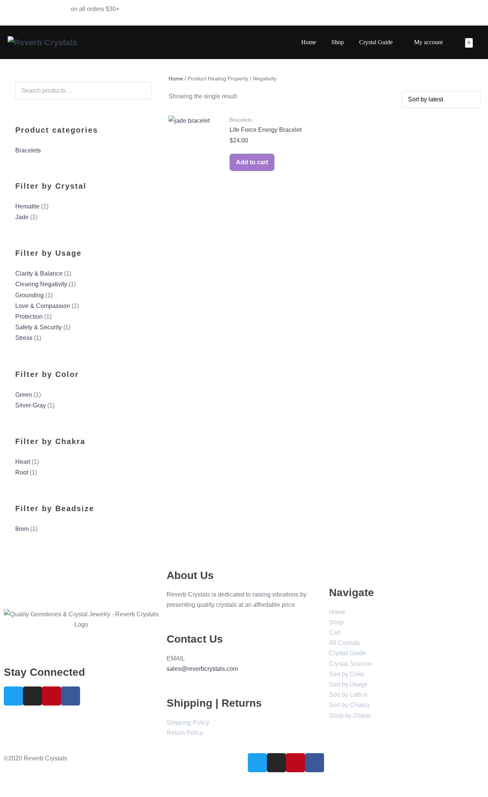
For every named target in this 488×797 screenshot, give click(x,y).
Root (21, 472)
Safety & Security (38, 327)
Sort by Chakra (349, 705)
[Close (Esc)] (2, 783)
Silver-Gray (30, 405)
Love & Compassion (42, 306)
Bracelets (28, 150)
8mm (22, 529)
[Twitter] (13, 696)
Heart (22, 462)
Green (23, 394)
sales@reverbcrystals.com (202, 669)
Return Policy (185, 733)
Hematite (27, 206)
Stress (23, 338)
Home (308, 42)
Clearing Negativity (41, 284)
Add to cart (252, 162)
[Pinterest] (51, 696)
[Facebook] (70, 696)
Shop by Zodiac (350, 715)
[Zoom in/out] (20, 783)
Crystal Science (350, 664)
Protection (29, 316)
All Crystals (344, 643)
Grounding (29, 295)
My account (428, 42)
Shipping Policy (188, 722)
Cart (334, 632)
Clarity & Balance (39, 273)
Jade (22, 217)
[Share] (8, 783)
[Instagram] (32, 696)
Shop (337, 42)
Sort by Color (346, 674)
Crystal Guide (376, 42)
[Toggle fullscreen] (14, 783)
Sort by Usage (348, 684)
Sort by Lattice (348, 694)
